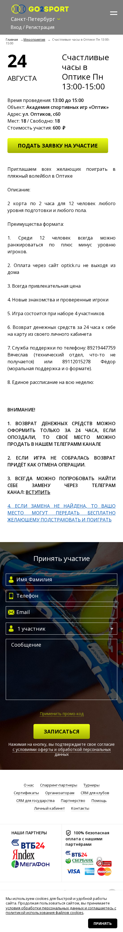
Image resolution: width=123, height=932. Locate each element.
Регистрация (40, 27)
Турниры (92, 785)
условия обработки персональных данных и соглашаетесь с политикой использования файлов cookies (61, 910)
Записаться (62, 731)
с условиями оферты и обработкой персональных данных (62, 752)
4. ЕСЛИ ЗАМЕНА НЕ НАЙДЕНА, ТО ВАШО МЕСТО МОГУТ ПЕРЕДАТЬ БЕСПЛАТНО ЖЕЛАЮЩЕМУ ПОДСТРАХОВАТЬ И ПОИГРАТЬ (61, 513)
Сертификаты (26, 792)
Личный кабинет (49, 808)
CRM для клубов (95, 792)
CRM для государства (35, 800)
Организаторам (59, 792)
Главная (12, 39)
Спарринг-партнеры (58, 785)
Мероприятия (34, 39)
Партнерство (73, 800)
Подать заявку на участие (58, 145)
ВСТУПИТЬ (38, 492)
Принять (103, 923)
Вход (16, 27)
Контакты (80, 808)
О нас (29, 785)
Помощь (99, 800)
